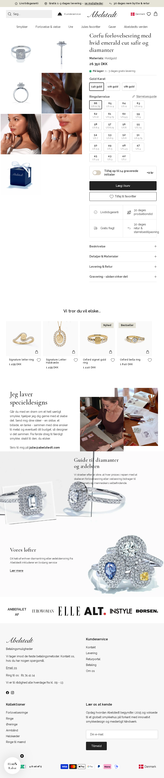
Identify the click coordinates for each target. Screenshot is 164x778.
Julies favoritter (90, 26)
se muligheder (94, 3)
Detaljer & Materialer (103, 256)
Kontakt (91, 647)
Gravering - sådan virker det (108, 276)
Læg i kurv (123, 185)
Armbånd (12, 730)
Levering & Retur (100, 266)
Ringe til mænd (16, 742)
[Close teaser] (22, 756)
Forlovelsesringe (17, 712)
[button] (12, 765)
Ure (70, 26)
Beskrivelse (97, 246)
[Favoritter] (149, 14)
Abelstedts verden (136, 26)
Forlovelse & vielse (48, 26)
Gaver (112, 26)
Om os (90, 671)
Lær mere (80, 491)
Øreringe (11, 724)
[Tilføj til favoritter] (39, 360)
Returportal (93, 659)
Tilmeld (96, 746)
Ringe (9, 718)
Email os (11, 668)
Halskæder (13, 736)
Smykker (22, 26)
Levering (91, 653)
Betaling (91, 665)
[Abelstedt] (102, 14)
